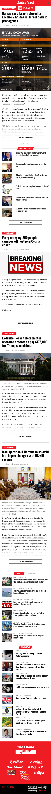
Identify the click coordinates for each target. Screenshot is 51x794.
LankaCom (42, 791)
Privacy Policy (8, 787)
